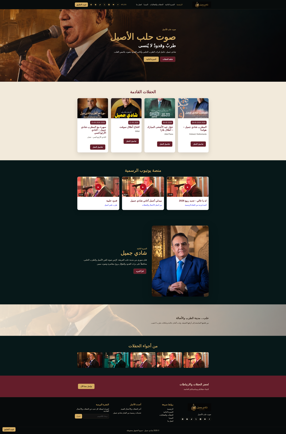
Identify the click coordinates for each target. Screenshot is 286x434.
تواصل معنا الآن (86, 386)
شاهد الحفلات (168, 59)
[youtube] (113, 4)
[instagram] (109, 4)
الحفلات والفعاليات (156, 4)
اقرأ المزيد (140, 271)
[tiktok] (100, 4)
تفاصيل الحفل (198, 144)
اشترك (78, 416)
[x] (104, 4)
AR (122, 4)
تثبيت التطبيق (81, 5)
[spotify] (91, 4)
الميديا (146, 4)
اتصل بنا (139, 4)
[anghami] (95, 4)
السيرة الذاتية (170, 4)
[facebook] (118, 4)
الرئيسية (179, 4)
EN (125, 4)
